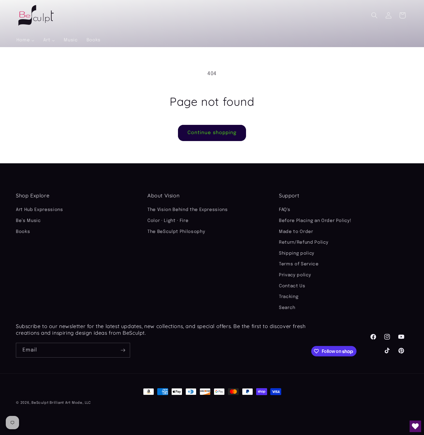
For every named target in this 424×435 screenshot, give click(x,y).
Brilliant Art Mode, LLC (70, 403)
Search (287, 308)
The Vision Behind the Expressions (187, 210)
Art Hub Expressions (39, 210)
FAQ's (284, 210)
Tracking (288, 297)
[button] (374, 15)
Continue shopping (212, 132)
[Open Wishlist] (415, 426)
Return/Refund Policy (303, 242)
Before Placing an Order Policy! (315, 221)
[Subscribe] (123, 350)
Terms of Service (299, 264)
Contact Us (292, 286)
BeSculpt (39, 403)
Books (23, 231)
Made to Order (296, 231)
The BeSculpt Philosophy (176, 231)
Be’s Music (28, 221)
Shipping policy (296, 253)
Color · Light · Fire (167, 221)
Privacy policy (295, 275)
